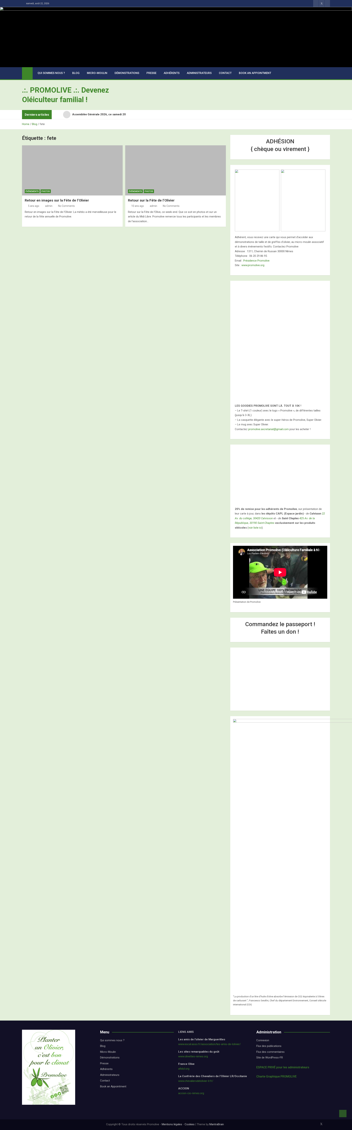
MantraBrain (216, 1124)
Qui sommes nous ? (51, 73)
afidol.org (183, 1068)
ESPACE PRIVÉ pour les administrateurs (282, 1067)
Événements (32, 191)
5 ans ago (33, 205)
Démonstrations (127, 73)
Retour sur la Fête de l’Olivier (151, 200)
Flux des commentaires (270, 1051)
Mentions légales (172, 1124)
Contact (225, 73)
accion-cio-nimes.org (191, 1093)
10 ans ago (137, 205)
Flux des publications (268, 1046)
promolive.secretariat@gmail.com (268, 429)
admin (48, 205)
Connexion (262, 1040)
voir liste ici (255, 527)
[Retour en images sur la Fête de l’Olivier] (72, 170)
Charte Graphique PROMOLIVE (276, 1076)
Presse (151, 73)
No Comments (66, 205)
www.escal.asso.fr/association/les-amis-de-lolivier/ (209, 1044)
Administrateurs (199, 73)
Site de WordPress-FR (269, 1057)
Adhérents (171, 73)
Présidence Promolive (256, 260)
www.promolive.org (252, 265)
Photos (45, 191)
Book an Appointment (255, 73)
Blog (76, 73)
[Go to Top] (342, 1113)
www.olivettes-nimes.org (193, 1056)
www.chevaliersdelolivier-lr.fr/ (195, 1081)
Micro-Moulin (97, 73)
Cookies (190, 1124)
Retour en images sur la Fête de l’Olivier (57, 200)
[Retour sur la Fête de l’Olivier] (175, 170)
